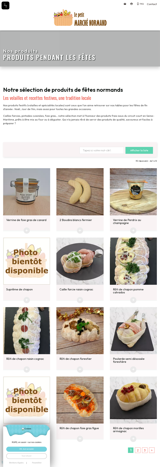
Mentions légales (16, 463)
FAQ (142, 4)
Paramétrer (37, 463)
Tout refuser (27, 456)
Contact (152, 4)
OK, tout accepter (26, 449)
